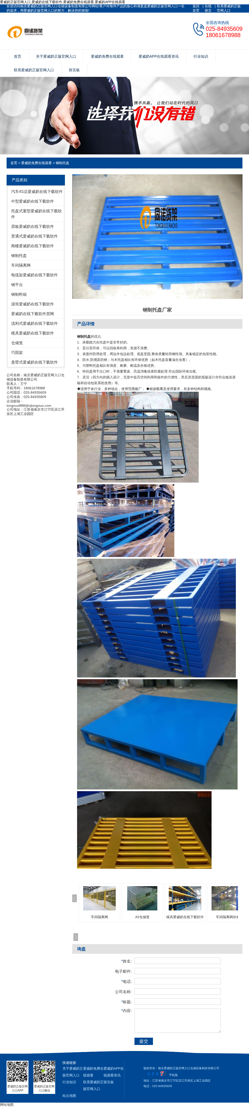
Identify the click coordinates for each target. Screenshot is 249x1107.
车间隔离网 (21, 265)
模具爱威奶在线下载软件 (32, 333)
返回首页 (196, 8)
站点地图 (69, 1096)
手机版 (173, 1075)
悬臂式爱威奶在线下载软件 (34, 362)
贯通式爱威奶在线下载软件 (34, 236)
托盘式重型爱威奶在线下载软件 (36, 214)
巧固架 (17, 352)
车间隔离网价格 (228, 917)
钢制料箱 (19, 294)
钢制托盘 (62, 163)
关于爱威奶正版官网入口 (56, 56)
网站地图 (7, 1105)
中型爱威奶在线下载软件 (32, 201)
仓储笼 (17, 343)
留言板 (74, 70)
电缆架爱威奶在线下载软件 (34, 275)
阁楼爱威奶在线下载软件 (32, 246)
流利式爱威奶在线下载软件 (34, 323)
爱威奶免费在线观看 (107, 56)
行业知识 (201, 56)
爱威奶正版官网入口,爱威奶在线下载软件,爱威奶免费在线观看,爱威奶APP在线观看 (62, 2)
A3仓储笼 (142, 917)
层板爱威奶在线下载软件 (32, 226)
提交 (143, 1041)
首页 (17, 56)
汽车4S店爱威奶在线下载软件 (37, 192)
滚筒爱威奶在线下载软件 (32, 304)
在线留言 (208, 8)
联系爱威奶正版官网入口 (229, 8)
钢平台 (17, 285)
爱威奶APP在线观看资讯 (159, 56)
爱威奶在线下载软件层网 (32, 314)
